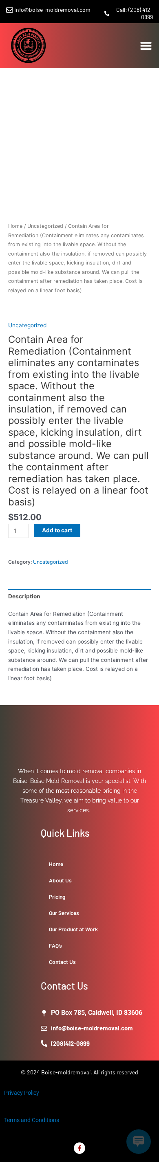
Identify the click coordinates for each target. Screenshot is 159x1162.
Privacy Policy (21, 1092)
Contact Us (62, 961)
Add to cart (57, 530)
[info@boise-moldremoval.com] (9, 10)
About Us (60, 880)
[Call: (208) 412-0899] (106, 13)
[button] (146, 45)
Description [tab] (24, 596)
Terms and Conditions (31, 1120)
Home (15, 226)
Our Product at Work (73, 929)
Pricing (57, 896)
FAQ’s (55, 945)
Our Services (64, 912)
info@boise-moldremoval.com (52, 9)
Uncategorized (45, 226)
